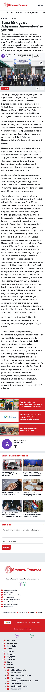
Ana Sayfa (11, 641)
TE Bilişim (28, 629)
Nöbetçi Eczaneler (10, 590)
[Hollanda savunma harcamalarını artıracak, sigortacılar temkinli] (33, 505)
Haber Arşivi (8, 606)
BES (12, 13)
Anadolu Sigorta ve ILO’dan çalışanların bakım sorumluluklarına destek (33, 474)
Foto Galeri (12, 646)
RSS (8, 622)
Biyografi (11, 657)
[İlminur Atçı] (7, 444)
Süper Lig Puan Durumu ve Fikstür (24, 681)
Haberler (4, 19)
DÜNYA (19, 13)
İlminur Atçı (18, 442)
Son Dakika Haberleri (11, 604)
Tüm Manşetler (9, 602)
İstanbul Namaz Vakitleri (12, 595)
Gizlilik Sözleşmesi (9, 612)
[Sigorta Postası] (15, 5)
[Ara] (39, 5)
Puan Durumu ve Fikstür (12, 599)
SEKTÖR (5, 13)
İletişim (32, 612)
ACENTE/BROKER (31, 13)
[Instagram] (20, 584)
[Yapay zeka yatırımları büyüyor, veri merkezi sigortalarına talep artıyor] (12, 505)
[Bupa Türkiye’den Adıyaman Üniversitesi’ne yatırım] (22, 72)
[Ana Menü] (42, 5)
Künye (40, 612)
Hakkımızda (23, 612)
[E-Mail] (15, 447)
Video (9, 649)
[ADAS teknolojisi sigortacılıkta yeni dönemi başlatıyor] (12, 465)
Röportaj (11, 654)
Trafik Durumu (9, 597)
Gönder (6, 547)
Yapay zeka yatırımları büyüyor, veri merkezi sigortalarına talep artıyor (12, 514)
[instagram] (17, 636)
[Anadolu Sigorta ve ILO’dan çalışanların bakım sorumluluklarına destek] (33, 465)
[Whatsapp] (24, 584)
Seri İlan (10, 651)
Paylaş (6, 88)
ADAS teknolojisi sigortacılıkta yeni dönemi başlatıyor (11, 474)
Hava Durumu (8, 592)
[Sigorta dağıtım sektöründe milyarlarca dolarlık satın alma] (33, 485)
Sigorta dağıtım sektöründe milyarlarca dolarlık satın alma (32, 494)
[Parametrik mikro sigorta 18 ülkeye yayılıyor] (12, 485)
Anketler (11, 659)
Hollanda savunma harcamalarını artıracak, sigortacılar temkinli (32, 514)
